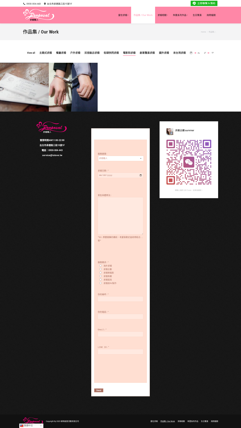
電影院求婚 (129, 52)
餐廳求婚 (61, 52)
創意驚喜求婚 (147, 52)
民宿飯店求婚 (92, 52)
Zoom (21, 79)
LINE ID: (103, 347)
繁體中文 (28, 425)
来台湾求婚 (179, 52)
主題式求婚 (45, 52)
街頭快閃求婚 (111, 52)
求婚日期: (103, 171)
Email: (102, 330)
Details (28, 79)
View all (31, 52)
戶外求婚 (75, 52)
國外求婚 (164, 52)
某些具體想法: (105, 195)
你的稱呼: (103, 294)
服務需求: (103, 262)
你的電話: (103, 312)
